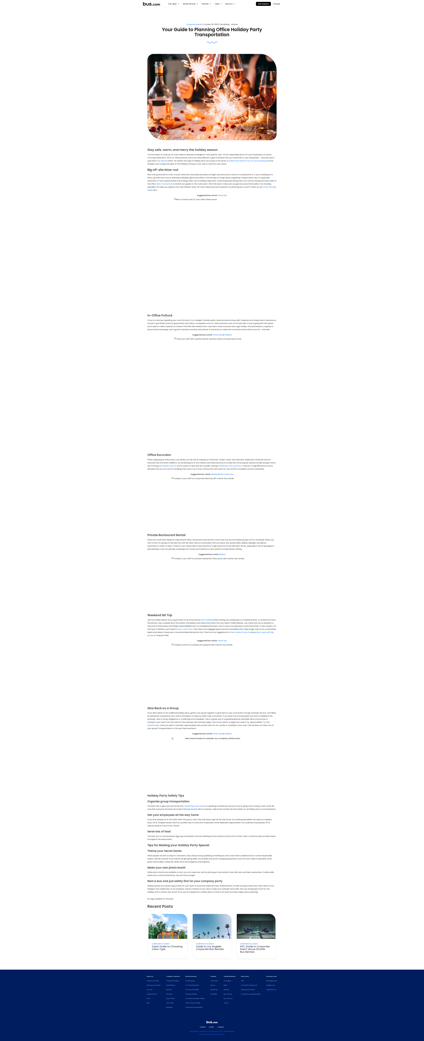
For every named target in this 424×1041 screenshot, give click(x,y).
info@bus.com (270, 985)
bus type (161, 161)
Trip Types (172, 4)
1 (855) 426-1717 (271, 990)
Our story (149, 990)
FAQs (242, 981)
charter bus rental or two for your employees (248, 161)
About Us (229, 4)
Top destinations (230, 976)
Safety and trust (152, 994)
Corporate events (194, 24)
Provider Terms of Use (215, 1031)
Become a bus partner (154, 985)
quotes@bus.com (271, 981)
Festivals (169, 990)
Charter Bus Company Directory (250, 994)
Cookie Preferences (228, 1031)
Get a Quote (263, 4)
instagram (221, 1027)
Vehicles (205, 4)
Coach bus (222, 640)
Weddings (169, 1007)
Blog (148, 1003)
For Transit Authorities (192, 985)
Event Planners (170, 985)
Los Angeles (227, 981)
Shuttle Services (189, 4)
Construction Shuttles (192, 990)
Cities (217, 4)
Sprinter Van (214, 990)
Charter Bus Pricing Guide (249, 985)
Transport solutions (173, 976)
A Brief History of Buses (248, 990)
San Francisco (228, 998)
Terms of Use (203, 1031)
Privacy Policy (194, 1031)
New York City (228, 994)
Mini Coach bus (226, 474)
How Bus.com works (153, 981)
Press (148, 998)
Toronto (226, 1003)
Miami (225, 985)
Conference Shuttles (172, 981)
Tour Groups (170, 1003)
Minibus (228, 335)
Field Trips (169, 994)
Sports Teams (170, 998)
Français (276, 4)
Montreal (226, 990)
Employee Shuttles (191, 994)
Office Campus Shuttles (192, 1003)
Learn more (245, 976)
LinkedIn (211, 1027)
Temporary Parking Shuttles (194, 1007)
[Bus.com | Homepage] (212, 1022)
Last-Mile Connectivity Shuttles (195, 998)
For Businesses (190, 981)
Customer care (271, 976)
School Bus (213, 994)
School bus (222, 195)
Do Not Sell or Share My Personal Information (212, 1034)
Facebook (202, 1027)
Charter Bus (214, 981)
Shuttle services (191, 976)
